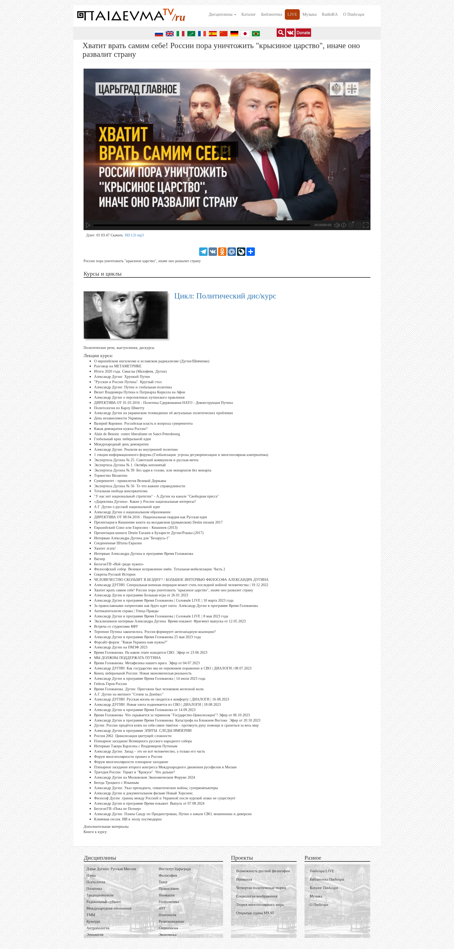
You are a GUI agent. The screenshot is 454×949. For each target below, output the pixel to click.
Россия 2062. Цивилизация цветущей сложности (133, 736)
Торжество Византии (110, 476)
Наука (91, 875)
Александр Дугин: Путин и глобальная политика (133, 387)
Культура (93, 921)
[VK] (213, 251)
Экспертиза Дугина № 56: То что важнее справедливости (139, 486)
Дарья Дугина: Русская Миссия (111, 869)
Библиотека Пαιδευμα (327, 879)
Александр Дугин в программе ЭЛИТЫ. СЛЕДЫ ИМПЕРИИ (143, 731)
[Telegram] (203, 251)
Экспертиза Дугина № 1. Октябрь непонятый (130, 465)
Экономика (167, 935)
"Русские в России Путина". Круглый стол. (128, 382)
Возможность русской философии (263, 871)
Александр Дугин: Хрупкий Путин (122, 377)
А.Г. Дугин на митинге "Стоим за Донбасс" (129, 694)
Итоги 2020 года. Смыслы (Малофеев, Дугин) (130, 371)
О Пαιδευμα (353, 14)
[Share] (250, 251)
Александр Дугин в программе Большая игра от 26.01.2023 (141, 595)
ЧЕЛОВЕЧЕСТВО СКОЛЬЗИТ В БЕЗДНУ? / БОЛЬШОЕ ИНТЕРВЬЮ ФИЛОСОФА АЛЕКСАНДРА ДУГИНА (181, 580)
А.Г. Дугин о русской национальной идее (127, 507)
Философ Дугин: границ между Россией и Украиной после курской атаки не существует (164, 798)
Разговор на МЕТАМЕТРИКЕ (118, 366)
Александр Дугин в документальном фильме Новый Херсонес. (144, 793)
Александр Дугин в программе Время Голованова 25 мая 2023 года (147, 637)
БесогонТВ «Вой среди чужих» (119, 564)
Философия (168, 875)
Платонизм (167, 915)
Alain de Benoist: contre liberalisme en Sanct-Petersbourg (137, 434)
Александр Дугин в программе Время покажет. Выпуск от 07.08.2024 (149, 803)
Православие (169, 889)
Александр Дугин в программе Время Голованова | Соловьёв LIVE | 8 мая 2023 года (161, 616)
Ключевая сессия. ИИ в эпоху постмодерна (128, 819)
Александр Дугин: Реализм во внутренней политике (136, 449)
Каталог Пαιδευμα (324, 888)
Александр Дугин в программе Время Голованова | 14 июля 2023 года (149, 679)
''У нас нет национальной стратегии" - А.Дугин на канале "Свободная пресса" (156, 496)
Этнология (94, 935)
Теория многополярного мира (259, 905)
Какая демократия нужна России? (120, 429)
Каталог (248, 14)
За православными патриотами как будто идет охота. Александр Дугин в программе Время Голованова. (176, 606)
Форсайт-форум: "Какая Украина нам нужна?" (131, 642)
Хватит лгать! (105, 548)
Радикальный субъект (103, 902)
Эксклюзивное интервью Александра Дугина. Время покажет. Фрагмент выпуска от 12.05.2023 (170, 621)
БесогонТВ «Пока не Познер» (117, 809)
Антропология (97, 928)
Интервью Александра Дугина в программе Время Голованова (143, 554)
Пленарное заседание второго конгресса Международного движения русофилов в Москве (165, 767)
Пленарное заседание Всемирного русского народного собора (143, 741)
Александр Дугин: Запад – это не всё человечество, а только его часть (149, 751)
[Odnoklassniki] (222, 251)
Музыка (309, 14)
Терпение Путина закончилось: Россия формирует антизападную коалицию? (155, 632)
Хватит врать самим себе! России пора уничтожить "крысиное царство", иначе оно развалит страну (173, 590)
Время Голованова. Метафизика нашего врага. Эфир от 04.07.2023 (147, 663)
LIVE (292, 14)
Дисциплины (221, 14)
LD (134, 235)
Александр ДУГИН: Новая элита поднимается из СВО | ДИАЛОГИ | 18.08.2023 (157, 705)
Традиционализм (99, 895)
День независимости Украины (118, 418)
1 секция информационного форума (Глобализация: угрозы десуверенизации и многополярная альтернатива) (181, 455)
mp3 (140, 235)
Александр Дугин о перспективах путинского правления (139, 397)
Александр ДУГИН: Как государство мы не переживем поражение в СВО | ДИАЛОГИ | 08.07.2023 (172, 668)
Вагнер (99, 559)
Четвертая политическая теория (261, 888)
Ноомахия (166, 895)
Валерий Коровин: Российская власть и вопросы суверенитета (143, 423)
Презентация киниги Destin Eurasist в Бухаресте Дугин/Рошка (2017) (149, 533)
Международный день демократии (121, 444)
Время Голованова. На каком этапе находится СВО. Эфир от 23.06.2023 (150, 652)
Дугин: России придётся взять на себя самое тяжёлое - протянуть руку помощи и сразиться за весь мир (176, 725)
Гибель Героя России (110, 684)
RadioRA (330, 14)
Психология (95, 882)
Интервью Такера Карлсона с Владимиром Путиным (135, 746)
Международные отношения (108, 908)
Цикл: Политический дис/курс (225, 295)
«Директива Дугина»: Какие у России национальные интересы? (145, 502)
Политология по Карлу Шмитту (119, 408)
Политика (94, 889)
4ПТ (162, 908)
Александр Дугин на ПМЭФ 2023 (120, 647)
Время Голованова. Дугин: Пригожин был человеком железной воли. (149, 689)
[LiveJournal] (241, 251)
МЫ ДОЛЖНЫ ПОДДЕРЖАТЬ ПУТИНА (127, 658)
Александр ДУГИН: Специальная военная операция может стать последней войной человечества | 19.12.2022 (181, 585)
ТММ (90, 915)
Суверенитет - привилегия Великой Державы (130, 481)
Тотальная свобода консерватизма (120, 491)
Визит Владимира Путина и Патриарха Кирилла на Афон (139, 392)
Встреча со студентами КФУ (116, 626)
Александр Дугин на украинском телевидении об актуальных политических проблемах (163, 413)
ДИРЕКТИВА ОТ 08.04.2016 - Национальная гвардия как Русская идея (150, 517)
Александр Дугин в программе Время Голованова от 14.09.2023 (144, 710)
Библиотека (271, 14)
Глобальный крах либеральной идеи (122, 439)
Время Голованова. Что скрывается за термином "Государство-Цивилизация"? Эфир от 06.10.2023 (172, 715)
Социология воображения (256, 896)
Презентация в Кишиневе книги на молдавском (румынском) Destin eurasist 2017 (158, 522)
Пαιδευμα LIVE (322, 871)
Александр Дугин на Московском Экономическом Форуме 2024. (145, 777)
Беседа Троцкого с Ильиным (116, 783)
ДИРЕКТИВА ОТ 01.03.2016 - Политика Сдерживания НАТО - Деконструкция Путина (163, 403)
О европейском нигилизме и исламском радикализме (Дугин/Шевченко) (151, 361)
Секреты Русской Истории (115, 574)
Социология (168, 928)
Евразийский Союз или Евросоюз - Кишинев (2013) (136, 528)
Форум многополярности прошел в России (128, 757)
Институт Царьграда (175, 869)
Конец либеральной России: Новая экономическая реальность (143, 673)
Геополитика (169, 902)
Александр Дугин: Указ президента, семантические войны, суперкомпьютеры (156, 788)
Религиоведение (171, 921)
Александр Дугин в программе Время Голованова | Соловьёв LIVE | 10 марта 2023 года (163, 600)
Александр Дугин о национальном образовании (132, 512)
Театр (163, 882)
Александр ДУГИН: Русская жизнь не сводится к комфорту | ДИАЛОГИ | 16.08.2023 (161, 699)
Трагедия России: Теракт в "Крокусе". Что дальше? (134, 772)
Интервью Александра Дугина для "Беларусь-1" (132, 538)
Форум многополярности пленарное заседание (131, 762)
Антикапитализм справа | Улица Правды (126, 611)
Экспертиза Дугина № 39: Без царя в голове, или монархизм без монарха (152, 470)
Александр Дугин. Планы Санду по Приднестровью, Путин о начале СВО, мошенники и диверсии (173, 814)
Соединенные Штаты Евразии (118, 543)
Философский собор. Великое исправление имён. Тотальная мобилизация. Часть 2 (159, 569)
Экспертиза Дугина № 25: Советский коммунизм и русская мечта (146, 460)
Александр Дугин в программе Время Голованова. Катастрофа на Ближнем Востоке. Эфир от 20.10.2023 (177, 720)
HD (128, 235)
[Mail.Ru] (232, 251)
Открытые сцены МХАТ (255, 913)
